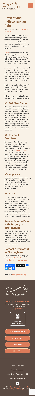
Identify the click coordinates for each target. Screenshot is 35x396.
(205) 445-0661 (17, 309)
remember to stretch (21, 150)
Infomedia (11, 390)
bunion (8, 68)
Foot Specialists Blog (19, 275)
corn (7, 53)
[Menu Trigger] (30, 5)
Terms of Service (21, 390)
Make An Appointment (18, 331)
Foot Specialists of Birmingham (11, 6)
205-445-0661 (18, 344)
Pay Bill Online (18, 338)
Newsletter (18, 351)
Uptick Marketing (15, 388)
